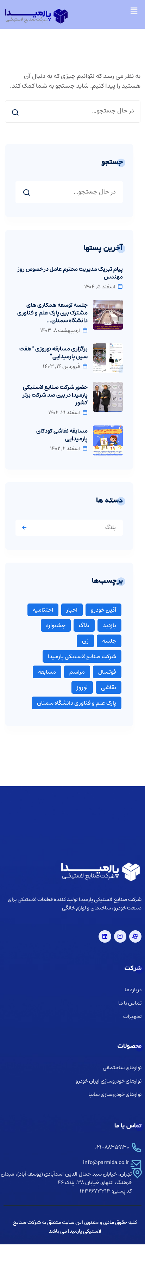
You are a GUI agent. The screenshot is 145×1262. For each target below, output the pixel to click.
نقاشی (108, 687)
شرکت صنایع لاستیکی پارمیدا (82, 656)
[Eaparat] (135, 936)
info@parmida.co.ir (106, 1162)
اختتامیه (43, 610)
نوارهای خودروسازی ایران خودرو (108, 1081)
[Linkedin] (105, 936)
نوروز (82, 687)
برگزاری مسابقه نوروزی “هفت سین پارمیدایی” (53, 352)
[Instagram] (120, 936)
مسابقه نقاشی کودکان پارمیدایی (62, 434)
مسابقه (47, 672)
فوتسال (107, 672)
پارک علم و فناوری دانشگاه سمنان (76, 703)
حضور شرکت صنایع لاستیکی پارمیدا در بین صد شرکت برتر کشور (55, 394)
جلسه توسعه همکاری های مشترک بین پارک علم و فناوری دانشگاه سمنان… (52, 312)
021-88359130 (111, 1147)
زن (85, 641)
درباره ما (133, 990)
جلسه (109, 641)
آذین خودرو (103, 610)
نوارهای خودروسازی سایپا (114, 1094)
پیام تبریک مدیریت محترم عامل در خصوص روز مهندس (70, 273)
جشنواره (55, 625)
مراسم (77, 672)
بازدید (109, 625)
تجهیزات (132, 1016)
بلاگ (110, 527)
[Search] (15, 112)
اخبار (72, 610)
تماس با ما (129, 1003)
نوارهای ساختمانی (122, 1068)
